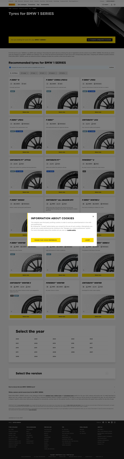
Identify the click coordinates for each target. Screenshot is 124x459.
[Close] (93, 216)
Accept (87, 240)
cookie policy (71, 230)
